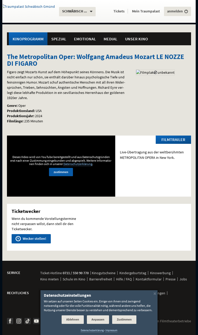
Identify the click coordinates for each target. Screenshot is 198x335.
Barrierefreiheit (100, 279)
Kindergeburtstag (132, 273)
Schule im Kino (74, 279)
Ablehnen (72, 319)
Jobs (183, 279)
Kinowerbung (160, 273)
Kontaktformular (149, 279)
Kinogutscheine (104, 273)
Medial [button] (110, 38)
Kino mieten (49, 279)
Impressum (111, 330)
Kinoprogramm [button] (28, 38)
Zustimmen (124, 319)
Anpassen (98, 319)
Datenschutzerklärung (77, 164)
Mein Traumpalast (146, 11)
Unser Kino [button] (136, 38)
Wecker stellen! (34, 238)
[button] (119, 11)
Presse (171, 279)
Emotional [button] (85, 38)
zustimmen (61, 172)
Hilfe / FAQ (124, 279)
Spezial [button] (58, 38)
